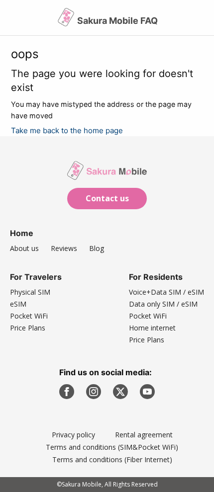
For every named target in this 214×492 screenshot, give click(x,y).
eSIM (18, 304)
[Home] (67, 21)
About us (24, 248)
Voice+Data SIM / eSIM (166, 292)
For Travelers (36, 277)
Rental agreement (144, 434)
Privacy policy (73, 434)
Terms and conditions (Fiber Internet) (112, 459)
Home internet (152, 327)
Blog (96, 248)
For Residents (156, 277)
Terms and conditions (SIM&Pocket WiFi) (112, 447)
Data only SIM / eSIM (163, 304)
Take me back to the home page (67, 130)
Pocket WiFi (29, 316)
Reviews (64, 248)
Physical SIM (30, 292)
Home (21, 233)
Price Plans (27, 327)
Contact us (107, 198)
